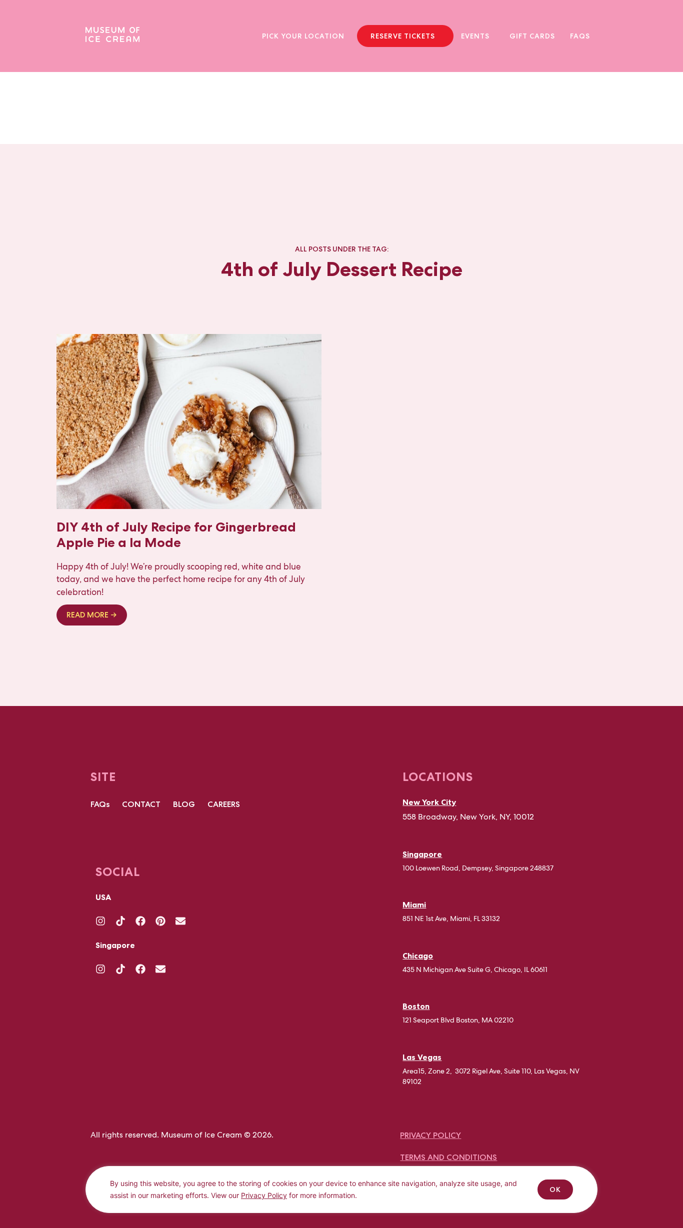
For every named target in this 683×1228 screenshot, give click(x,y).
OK (555, 1189)
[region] (341, 1197)
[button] (305, 36)
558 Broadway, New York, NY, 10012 (468, 817)
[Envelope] (180, 921)
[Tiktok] (120, 921)
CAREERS (224, 804)
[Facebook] (140, 921)
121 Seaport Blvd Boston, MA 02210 (458, 1020)
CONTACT (141, 804)
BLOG (184, 804)
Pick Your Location (303, 36)
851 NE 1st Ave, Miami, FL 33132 (451, 918)
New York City (429, 802)
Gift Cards (532, 36)
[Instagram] (100, 921)
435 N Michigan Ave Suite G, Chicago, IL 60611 (475, 969)
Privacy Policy (264, 1195)
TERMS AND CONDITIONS (448, 1157)
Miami (414, 905)
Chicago (417, 955)
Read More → (91, 615)
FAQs (580, 36)
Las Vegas (422, 1057)
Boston (416, 1006)
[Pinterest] (160, 921)
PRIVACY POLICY (430, 1135)
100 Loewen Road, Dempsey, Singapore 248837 (478, 868)
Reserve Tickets (402, 36)
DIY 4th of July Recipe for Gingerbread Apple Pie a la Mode (176, 534)
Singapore (422, 854)
